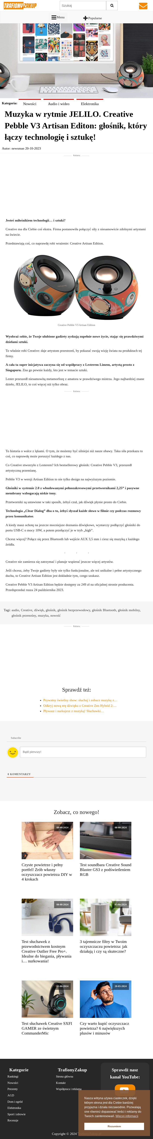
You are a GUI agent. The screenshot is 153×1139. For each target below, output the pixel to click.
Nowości (29, 104)
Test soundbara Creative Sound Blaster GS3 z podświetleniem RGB (105, 870)
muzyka (43, 615)
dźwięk (39, 610)
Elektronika (90, 104)
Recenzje (12, 1120)
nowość (55, 615)
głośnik (51, 610)
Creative (26, 610)
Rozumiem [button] (114, 1126)
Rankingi (12, 1076)
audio (15, 610)
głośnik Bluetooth (104, 610)
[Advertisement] (76, 183)
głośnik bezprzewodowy (73, 610)
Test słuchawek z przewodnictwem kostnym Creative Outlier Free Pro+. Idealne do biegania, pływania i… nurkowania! (46, 951)
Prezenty (12, 1089)
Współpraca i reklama (69, 1089)
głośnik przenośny (24, 615)
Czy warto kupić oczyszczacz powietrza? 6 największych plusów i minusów (104, 1028)
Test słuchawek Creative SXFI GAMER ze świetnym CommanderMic (47, 1028)
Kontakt (60, 1082)
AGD (10, 1095)
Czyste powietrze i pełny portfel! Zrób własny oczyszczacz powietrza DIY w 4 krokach (47, 872)
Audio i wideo (58, 104)
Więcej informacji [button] (126, 1116)
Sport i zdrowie (16, 1114)
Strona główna (64, 1076)
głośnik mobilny (129, 610)
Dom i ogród (15, 1101)
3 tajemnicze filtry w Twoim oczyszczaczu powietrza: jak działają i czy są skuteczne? (103, 946)
